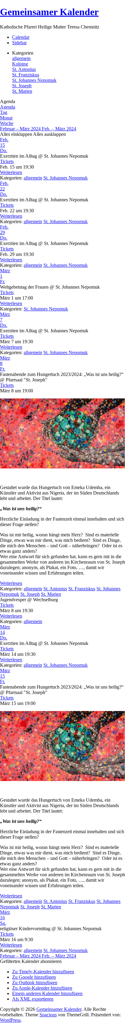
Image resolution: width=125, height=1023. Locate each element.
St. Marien (22, 91)
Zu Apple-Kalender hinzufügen (42, 988)
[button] (31, 961)
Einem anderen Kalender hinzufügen (47, 993)
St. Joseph (22, 85)
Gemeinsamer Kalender (49, 11)
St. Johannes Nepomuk (34, 80)
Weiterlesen (11, 172)
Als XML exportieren (32, 998)
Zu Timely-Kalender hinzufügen (43, 971)
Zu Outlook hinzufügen (34, 982)
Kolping (20, 63)
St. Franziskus (25, 74)
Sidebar (19, 42)
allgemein (21, 58)
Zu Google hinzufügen (34, 977)
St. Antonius (24, 69)
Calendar (20, 37)
